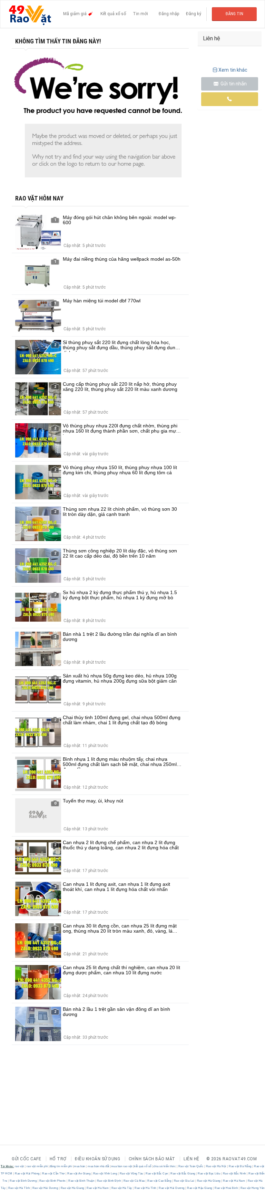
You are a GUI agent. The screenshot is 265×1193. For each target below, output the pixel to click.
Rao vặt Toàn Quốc (190, 1166)
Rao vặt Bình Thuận (81, 1180)
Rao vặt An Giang (79, 1173)
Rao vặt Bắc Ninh (234, 1173)
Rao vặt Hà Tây (121, 1188)
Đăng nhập (169, 13)
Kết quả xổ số (113, 13)
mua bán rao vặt (121, 1166)
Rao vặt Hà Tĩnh (19, 1188)
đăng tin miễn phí (61, 1166)
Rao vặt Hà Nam (234, 1180)
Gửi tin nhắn (233, 83)
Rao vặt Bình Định (109, 1180)
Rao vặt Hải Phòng (27, 1173)
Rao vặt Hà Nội (216, 1166)
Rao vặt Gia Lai (184, 1180)
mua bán (79, 1166)
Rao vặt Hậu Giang (199, 1188)
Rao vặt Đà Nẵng (240, 1166)
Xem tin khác (232, 70)
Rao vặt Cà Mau (134, 1180)
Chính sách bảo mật (152, 1158)
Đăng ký (193, 13)
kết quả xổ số (142, 1166)
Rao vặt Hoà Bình (226, 1188)
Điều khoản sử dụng (97, 1158)
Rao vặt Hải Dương (45, 1188)
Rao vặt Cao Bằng (159, 1180)
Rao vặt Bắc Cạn (157, 1173)
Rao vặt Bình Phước (52, 1180)
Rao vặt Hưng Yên (252, 1188)
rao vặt (19, 1166)
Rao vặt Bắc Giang (183, 1173)
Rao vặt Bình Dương (23, 1180)
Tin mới (140, 13)
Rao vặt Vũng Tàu (131, 1173)
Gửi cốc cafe (26, 1158)
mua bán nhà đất (98, 1166)
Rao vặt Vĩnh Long (105, 1173)
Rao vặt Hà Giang (208, 1180)
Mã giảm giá (75, 13)
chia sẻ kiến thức (164, 1166)
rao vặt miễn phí (37, 1166)
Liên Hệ (191, 1158)
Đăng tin (234, 13)
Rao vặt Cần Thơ (53, 1173)
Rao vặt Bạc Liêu (209, 1173)
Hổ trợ (58, 1158)
